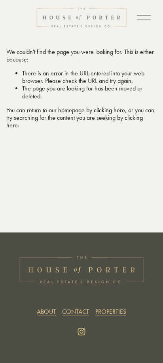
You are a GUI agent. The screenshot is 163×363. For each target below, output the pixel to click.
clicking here (109, 110)
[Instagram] (81, 332)
